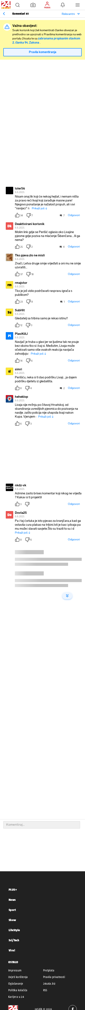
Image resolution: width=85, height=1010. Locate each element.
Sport (12, 910)
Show (12, 920)
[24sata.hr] (5, 5)
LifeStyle (14, 930)
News (12, 899)
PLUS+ (13, 889)
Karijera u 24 (16, 996)
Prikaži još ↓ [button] (39, 208)
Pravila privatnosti (54, 977)
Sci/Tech (14, 940)
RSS (45, 990)
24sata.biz (49, 983)
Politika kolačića (17, 990)
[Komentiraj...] (41, 825)
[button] (17, 5)
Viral (12, 950)
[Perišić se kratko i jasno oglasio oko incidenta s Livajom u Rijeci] (3, 13)
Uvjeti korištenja (18, 977)
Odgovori (74, 215)
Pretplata (48, 970)
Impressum (15, 970)
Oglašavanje (15, 983)
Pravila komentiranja (42, 52)
